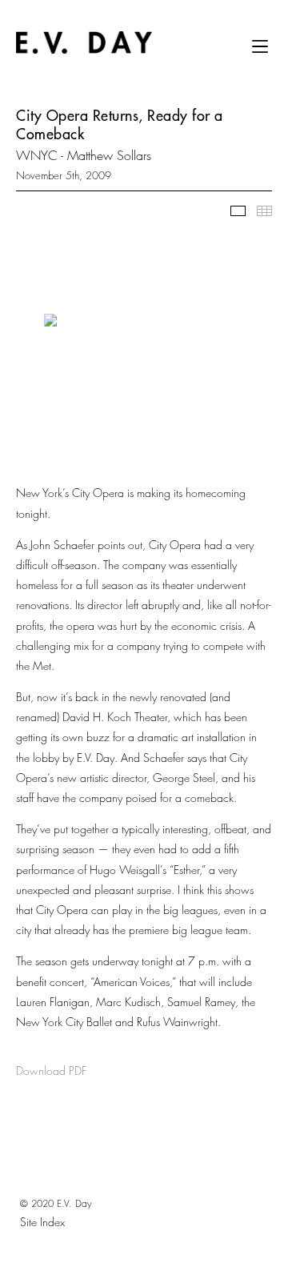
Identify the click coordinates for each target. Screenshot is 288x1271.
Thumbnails (264, 211)
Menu (260, 52)
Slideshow (238, 211)
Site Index (42, 1221)
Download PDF (51, 1070)
